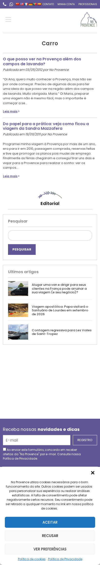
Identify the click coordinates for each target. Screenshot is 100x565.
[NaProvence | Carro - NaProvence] (89, 19)
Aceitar (50, 522)
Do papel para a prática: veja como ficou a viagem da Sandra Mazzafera (46, 126)
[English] (22, 4)
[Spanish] (39, 4)
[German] (31, 4)
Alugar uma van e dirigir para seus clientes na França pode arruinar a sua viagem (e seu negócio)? (59, 288)
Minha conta (66, 4)
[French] (26, 4)
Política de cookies (32, 559)
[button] (92, 472)
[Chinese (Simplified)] (17, 4)
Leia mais (10, 111)
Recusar (50, 535)
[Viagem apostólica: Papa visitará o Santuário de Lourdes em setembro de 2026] (18, 310)
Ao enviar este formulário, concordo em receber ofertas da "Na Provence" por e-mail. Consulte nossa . (42, 454)
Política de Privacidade (65, 559)
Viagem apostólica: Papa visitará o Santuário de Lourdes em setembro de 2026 (60, 310)
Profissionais (87, 4)
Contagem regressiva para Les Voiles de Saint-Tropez (62, 332)
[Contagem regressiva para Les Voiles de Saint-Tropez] (18, 332)
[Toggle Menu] (9, 19)
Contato (48, 4)
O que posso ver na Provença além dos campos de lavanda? (42, 61)
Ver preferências (50, 549)
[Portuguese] (35, 4)
